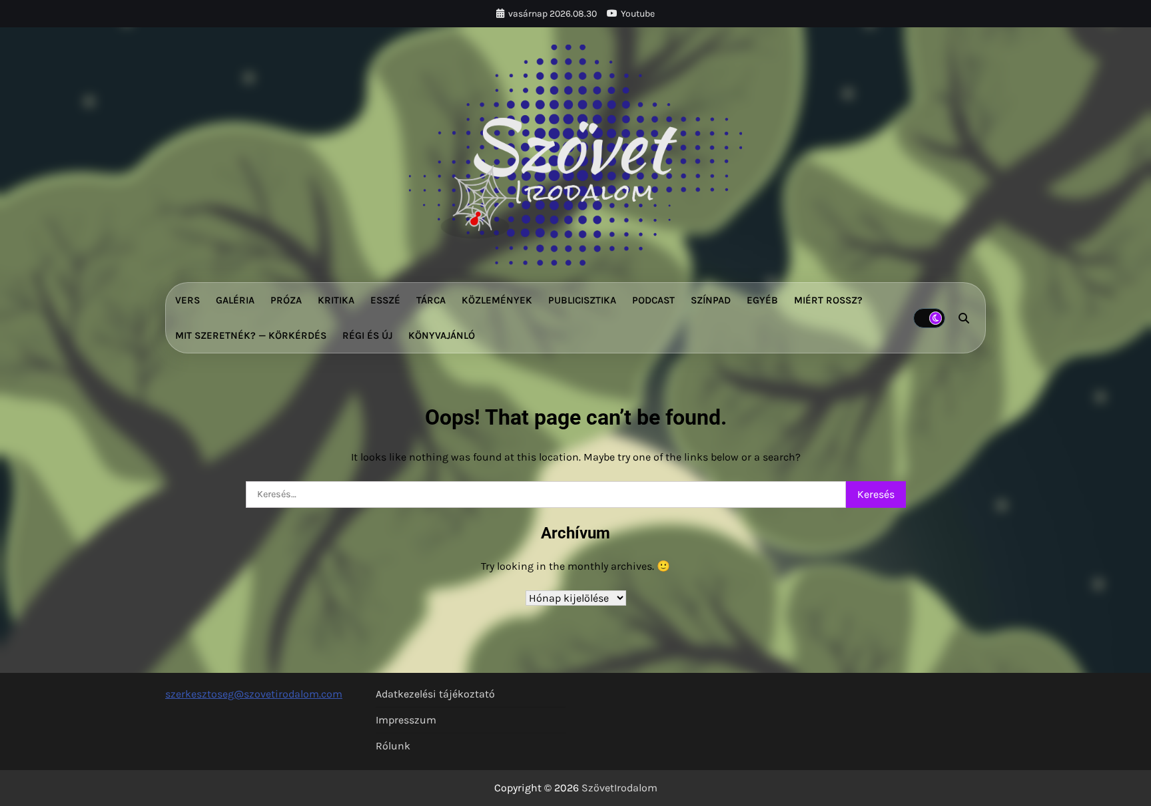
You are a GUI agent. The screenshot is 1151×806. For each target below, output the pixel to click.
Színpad (711, 300)
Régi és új (367, 335)
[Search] (964, 318)
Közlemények (497, 300)
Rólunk (393, 745)
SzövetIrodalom (619, 787)
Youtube (638, 13)
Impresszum (406, 719)
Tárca (431, 300)
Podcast (653, 300)
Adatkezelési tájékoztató (435, 694)
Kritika (336, 300)
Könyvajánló (441, 335)
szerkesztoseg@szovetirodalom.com (253, 694)
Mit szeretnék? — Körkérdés (250, 335)
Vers (187, 300)
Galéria (235, 300)
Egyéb (762, 300)
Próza (286, 300)
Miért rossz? (828, 300)
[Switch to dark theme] (929, 318)
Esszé (385, 300)
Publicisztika (582, 300)
